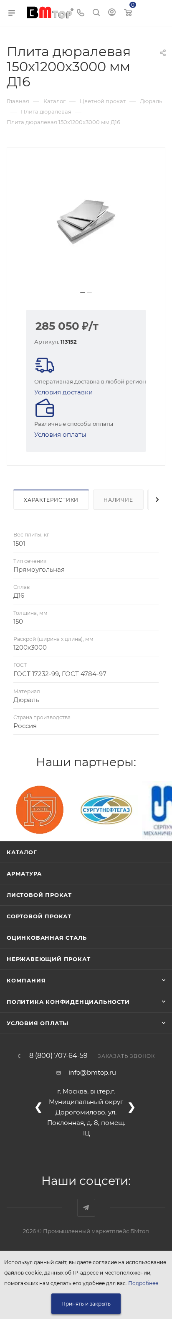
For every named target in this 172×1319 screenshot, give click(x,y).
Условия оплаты (60, 434)
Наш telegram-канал (86, 1208)
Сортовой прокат (39, 916)
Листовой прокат (39, 894)
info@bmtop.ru (92, 1072)
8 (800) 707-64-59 (58, 1055)
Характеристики (51, 500)
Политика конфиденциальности (68, 1001)
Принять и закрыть (86, 1304)
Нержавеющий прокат (48, 959)
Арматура (24, 873)
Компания (26, 980)
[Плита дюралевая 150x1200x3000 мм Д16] (86, 222)
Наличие (118, 500)
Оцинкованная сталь (46, 937)
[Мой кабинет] (112, 13)
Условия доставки (63, 392)
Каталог (22, 852)
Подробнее (143, 1283)
